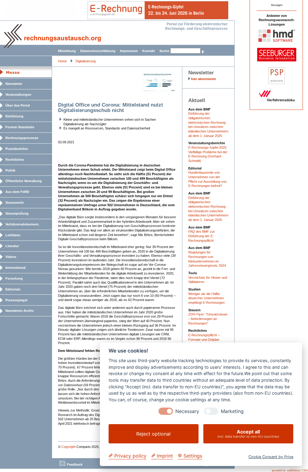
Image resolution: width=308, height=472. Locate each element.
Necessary (187, 411)
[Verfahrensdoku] (277, 100)
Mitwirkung (67, 51)
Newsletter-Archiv (19, 310)
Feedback (74, 464)
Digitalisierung (85, 61)
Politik (10, 170)
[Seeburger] (276, 60)
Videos (10, 257)
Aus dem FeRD (17, 192)
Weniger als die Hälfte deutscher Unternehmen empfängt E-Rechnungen (206, 298)
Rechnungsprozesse (21, 138)
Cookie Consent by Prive (270, 457)
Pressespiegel (16, 300)
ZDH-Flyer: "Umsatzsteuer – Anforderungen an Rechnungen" (208, 318)
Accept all (248, 434)
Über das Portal (17, 105)
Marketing (232, 411)
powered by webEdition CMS (290, 470)
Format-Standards (19, 127)
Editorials (12, 289)
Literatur (12, 246)
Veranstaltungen (18, 94)
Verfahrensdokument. (22, 224)
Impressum (129, 51)
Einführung (14, 116)
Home (62, 61)
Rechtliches (14, 159)
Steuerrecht (14, 202)
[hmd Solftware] (276, 40)
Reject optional (153, 434)
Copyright (68, 447)
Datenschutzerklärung (98, 51)
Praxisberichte (16, 149)
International (15, 267)
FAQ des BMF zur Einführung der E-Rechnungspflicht (201, 236)
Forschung (14, 278)
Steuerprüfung (17, 213)
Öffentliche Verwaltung (23, 181)
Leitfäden (12, 235)
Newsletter (13, 83)
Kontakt (148, 51)
